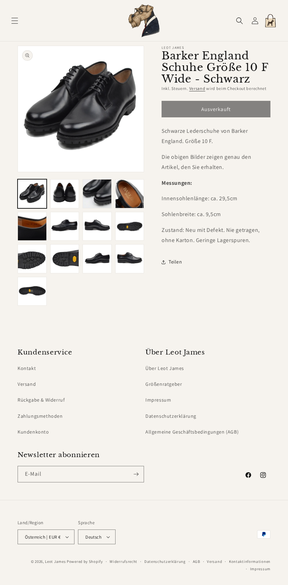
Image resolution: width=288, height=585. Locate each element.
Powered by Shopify (85, 561)
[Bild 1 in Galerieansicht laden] (32, 193)
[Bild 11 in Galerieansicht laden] (97, 258)
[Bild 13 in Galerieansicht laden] (32, 291)
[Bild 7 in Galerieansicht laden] (97, 226)
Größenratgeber (163, 384)
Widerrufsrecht (123, 561)
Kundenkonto (33, 432)
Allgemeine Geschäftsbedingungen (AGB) (191, 432)
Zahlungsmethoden (40, 416)
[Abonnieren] (136, 474)
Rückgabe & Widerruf (41, 400)
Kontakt (27, 368)
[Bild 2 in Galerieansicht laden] (64, 193)
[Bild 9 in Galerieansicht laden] (32, 258)
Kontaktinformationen (249, 561)
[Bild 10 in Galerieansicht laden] (64, 258)
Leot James (55, 561)
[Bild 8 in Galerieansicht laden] (129, 226)
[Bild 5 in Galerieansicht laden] (32, 226)
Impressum (158, 400)
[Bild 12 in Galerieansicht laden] (129, 258)
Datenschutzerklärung (170, 416)
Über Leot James (164, 368)
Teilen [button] (175, 262)
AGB (196, 561)
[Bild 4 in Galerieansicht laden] (129, 193)
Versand (197, 88)
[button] (14, 20)
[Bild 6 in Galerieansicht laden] (64, 226)
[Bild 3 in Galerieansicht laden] (97, 193)
